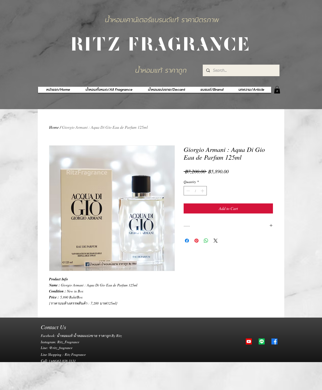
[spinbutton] (195, 190)
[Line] (262, 341)
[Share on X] (216, 241)
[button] (277, 90)
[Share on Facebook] (187, 241)
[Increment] (203, 190)
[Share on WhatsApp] (206, 241)
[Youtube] (249, 341)
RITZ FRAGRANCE (161, 43)
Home (54, 127)
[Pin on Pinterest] (196, 241)
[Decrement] (187, 190)
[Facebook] (274, 341)
